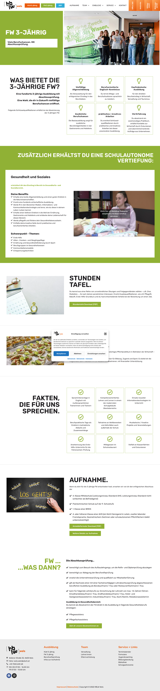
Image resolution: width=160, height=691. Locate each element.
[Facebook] (9, 675)
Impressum (89, 358)
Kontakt (122, 5)
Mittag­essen (148, 5)
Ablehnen (77, 354)
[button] (105, 334)
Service (110, 5)
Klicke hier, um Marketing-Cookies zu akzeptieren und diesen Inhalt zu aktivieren (114, 213)
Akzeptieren (61, 354)
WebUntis (140, 5)
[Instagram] (14, 675)
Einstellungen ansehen (96, 354)
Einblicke (96, 5)
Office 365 (132, 5)
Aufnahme (74, 5)
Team (84, 5)
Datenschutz (71, 358)
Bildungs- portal (156, 5)
